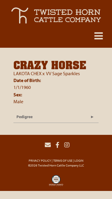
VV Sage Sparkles (63, 73)
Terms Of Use (62, 160)
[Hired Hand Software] (56, 182)
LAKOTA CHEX (27, 73)
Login (78, 160)
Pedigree (24, 116)
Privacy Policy (40, 160)
